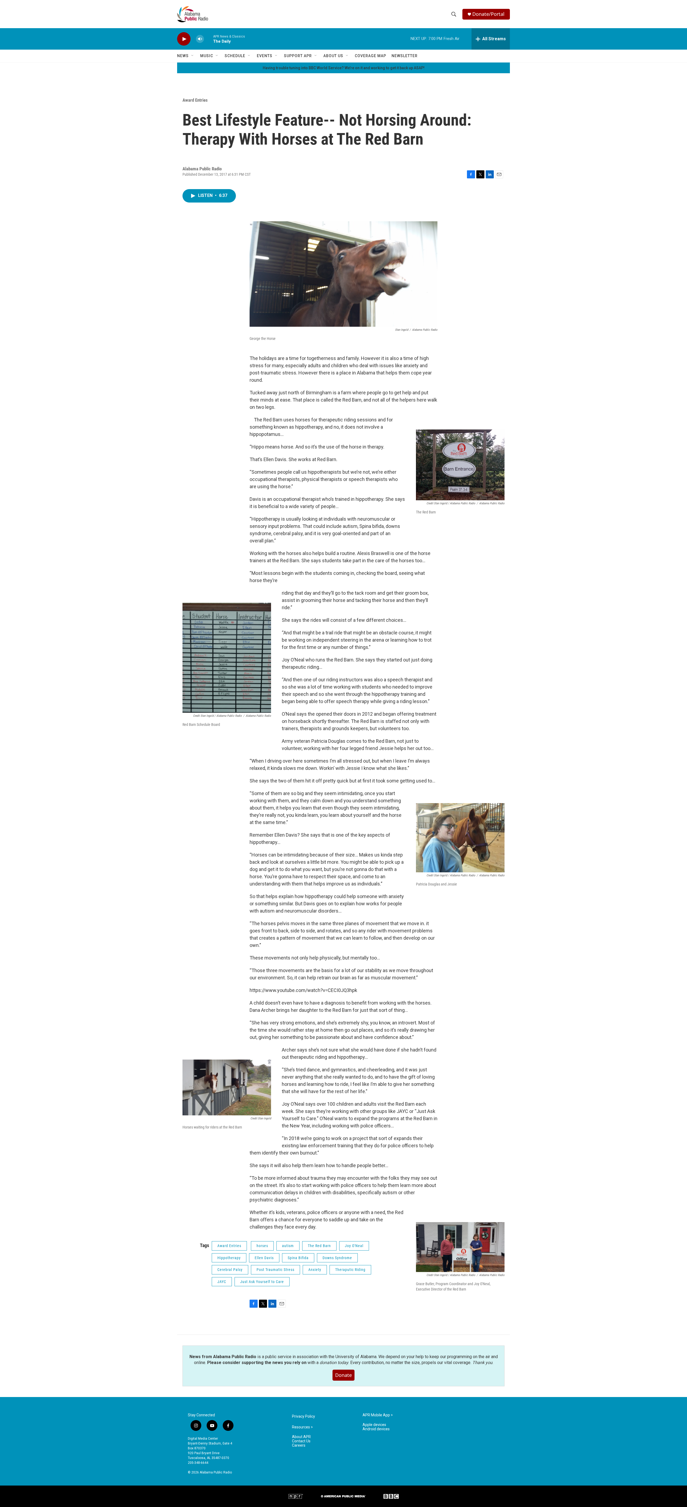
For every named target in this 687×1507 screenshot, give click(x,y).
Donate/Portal (488, 14)
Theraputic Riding (350, 1269)
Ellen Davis (264, 1258)
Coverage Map (370, 56)
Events (264, 56)
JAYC (221, 1282)
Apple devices (374, 1425)
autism (288, 1246)
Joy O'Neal (354, 1246)
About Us (333, 56)
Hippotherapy (229, 1258)
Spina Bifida (298, 1258)
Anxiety (314, 1269)
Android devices (376, 1429)
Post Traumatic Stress (275, 1269)
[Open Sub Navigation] (193, 56)
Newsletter (405, 56)
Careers (298, 1445)
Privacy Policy (303, 1416)
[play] (184, 39)
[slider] (208, 39)
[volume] (199, 39)
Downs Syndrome (337, 1258)
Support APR (298, 56)
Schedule (235, 56)
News (183, 56)
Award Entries (195, 100)
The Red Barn (319, 1246)
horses (262, 1246)
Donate (343, 1375)
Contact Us (301, 1441)
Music (206, 56)
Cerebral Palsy (230, 1269)
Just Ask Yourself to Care (262, 1282)
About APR (301, 1437)
